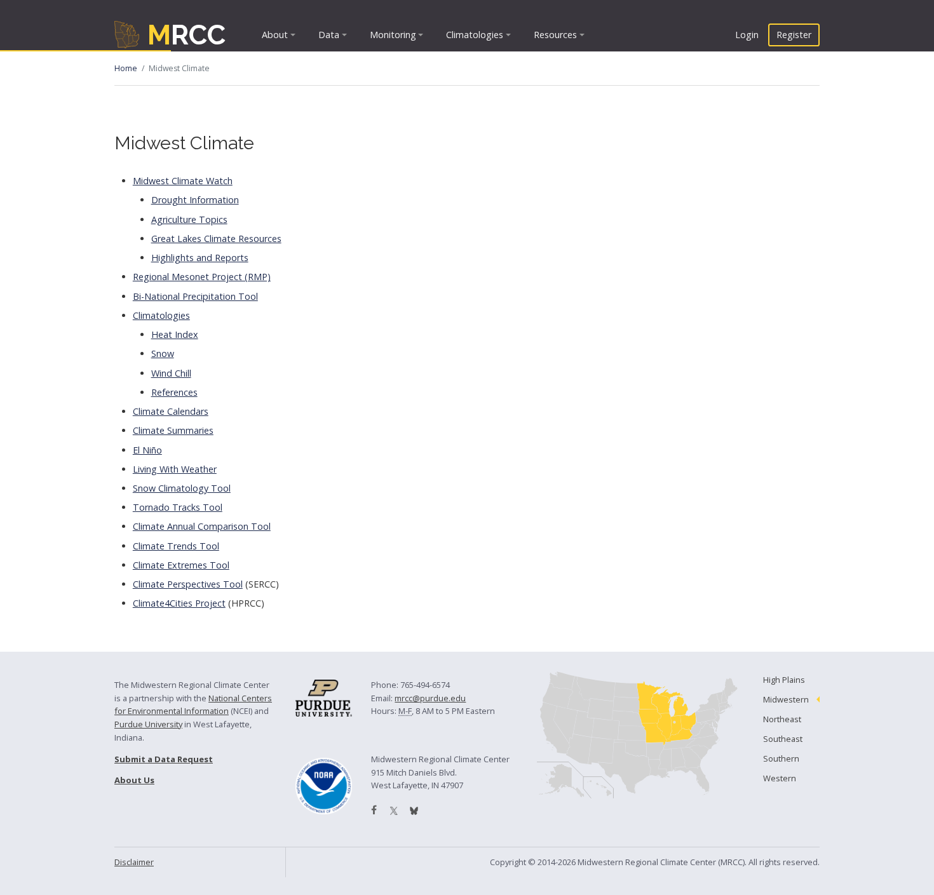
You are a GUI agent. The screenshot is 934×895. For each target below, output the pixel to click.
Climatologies (474, 35)
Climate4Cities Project (179, 603)
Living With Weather (175, 469)
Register (793, 35)
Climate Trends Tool (176, 546)
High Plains (784, 679)
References (174, 392)
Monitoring (393, 35)
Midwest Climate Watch (183, 181)
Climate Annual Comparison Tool (202, 526)
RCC (186, 34)
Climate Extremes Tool (181, 565)
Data (328, 35)
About (275, 35)
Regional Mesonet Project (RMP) (202, 277)
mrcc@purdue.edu (430, 698)
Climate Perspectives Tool (188, 584)
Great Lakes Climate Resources (216, 238)
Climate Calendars (170, 411)
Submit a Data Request (163, 759)
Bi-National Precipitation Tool (195, 296)
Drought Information (195, 200)
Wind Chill (171, 373)
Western (779, 778)
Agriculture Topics (189, 219)
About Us (134, 780)
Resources (555, 35)
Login (747, 35)
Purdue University (148, 724)
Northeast (782, 719)
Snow (162, 353)
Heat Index (174, 334)
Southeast (782, 738)
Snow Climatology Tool (182, 488)
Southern (781, 758)
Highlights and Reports (199, 258)
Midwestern (786, 699)
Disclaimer (134, 862)
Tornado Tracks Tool (177, 507)
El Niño (147, 450)
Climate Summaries (173, 430)
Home (125, 68)
